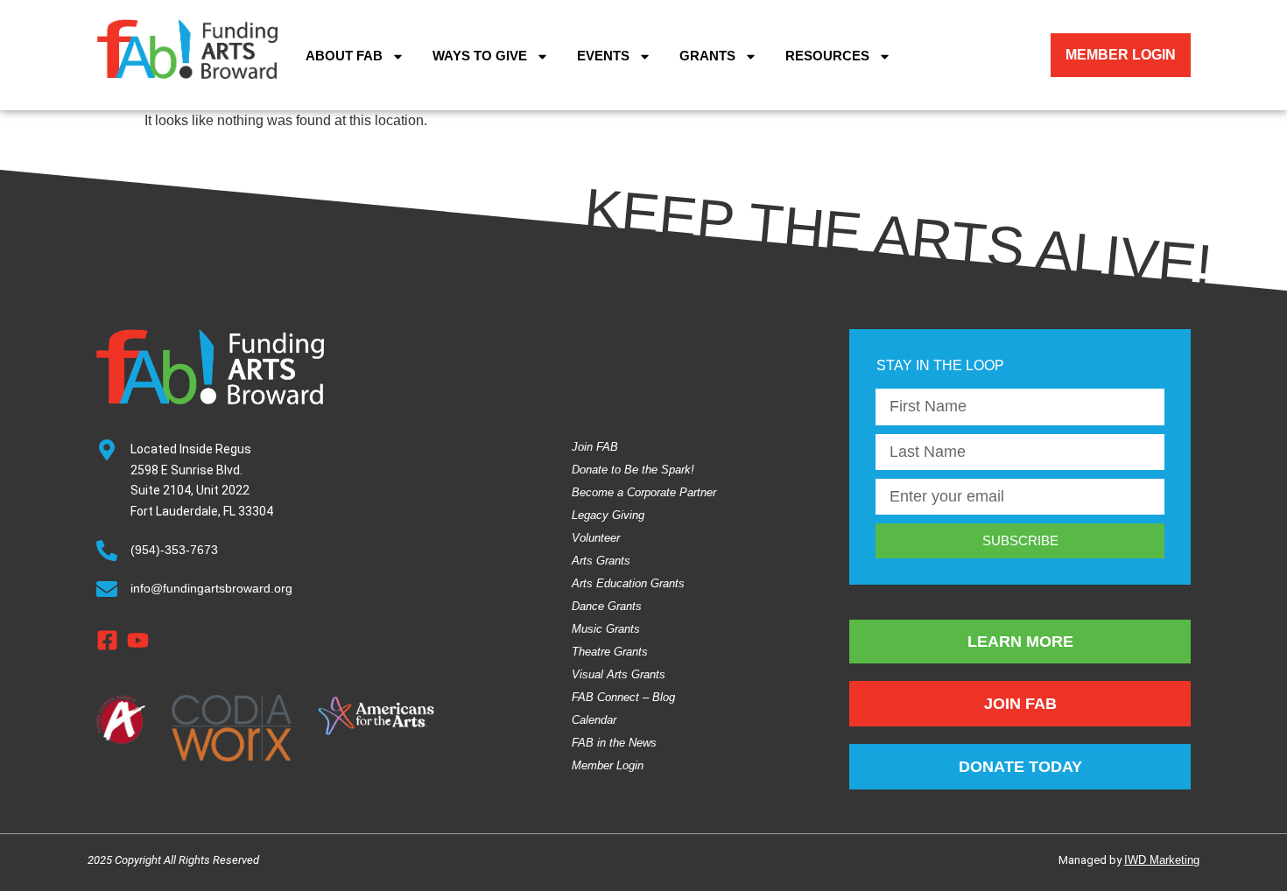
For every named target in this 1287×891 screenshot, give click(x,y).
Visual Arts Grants (618, 674)
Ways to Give (480, 55)
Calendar (594, 719)
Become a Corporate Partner (644, 492)
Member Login (608, 765)
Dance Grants (607, 606)
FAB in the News (614, 742)
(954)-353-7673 (174, 550)
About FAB (344, 55)
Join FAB (595, 446)
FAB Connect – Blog (623, 697)
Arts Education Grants (628, 583)
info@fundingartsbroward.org (211, 588)
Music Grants (606, 628)
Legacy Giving (608, 515)
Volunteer (596, 537)
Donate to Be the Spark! (633, 469)
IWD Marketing (1161, 859)
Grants (707, 55)
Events (603, 55)
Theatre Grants (610, 651)
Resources (827, 55)
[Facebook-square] (107, 640)
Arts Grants (601, 560)
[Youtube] (138, 640)
